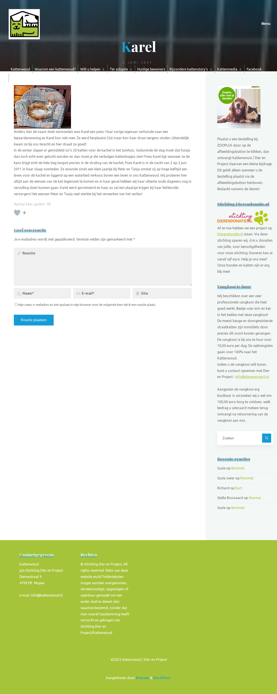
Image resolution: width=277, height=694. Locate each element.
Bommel (237, 468)
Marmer (255, 498)
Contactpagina (22, 78)
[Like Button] (17, 212)
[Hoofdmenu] (266, 24)
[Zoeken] (266, 438)
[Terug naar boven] (260, 677)
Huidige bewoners (151, 69)
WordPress (162, 678)
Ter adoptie (119, 69)
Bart (238, 488)
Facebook (254, 69)
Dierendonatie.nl (230, 234)
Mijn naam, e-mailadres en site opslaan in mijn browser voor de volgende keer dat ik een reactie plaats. (87, 304)
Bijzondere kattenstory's (189, 69)
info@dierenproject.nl (252, 377)
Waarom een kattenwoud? (55, 69)
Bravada (142, 678)
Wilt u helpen (90, 69)
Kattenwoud (20, 69)
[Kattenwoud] (24, 24)
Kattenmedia (227, 69)
